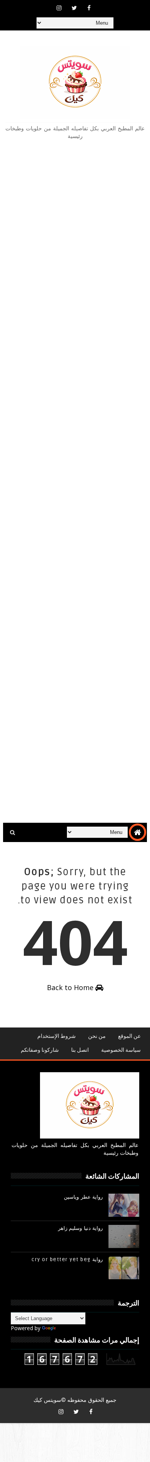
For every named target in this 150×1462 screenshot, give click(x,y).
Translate (69, 1328)
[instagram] (59, 7)
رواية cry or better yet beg (67, 1260)
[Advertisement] (75, 481)
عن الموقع (129, 1036)
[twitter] (74, 7)
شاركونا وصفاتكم (40, 1050)
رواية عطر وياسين (83, 1197)
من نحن (97, 1036)
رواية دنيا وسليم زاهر (80, 1228)
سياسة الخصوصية (121, 1050)
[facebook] (89, 7)
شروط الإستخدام (56, 1036)
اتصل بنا (80, 1050)
